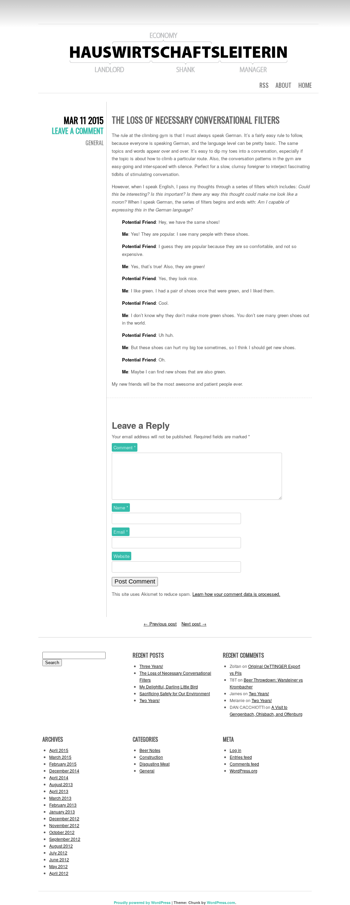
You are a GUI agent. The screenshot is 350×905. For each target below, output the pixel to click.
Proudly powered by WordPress (142, 902)
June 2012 (59, 859)
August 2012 (61, 846)
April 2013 (58, 791)
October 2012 (62, 832)
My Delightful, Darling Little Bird (168, 686)
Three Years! (151, 666)
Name (120, 507)
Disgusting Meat (154, 764)
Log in (235, 750)
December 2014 (64, 770)
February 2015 (63, 764)
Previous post (160, 623)
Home (305, 85)
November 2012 (64, 825)
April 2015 (58, 750)
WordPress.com (221, 902)
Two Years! (149, 700)
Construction (151, 757)
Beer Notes (149, 750)
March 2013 (60, 798)
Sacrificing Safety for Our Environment (174, 693)
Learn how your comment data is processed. (236, 594)
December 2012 (64, 818)
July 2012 (58, 852)
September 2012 (64, 839)
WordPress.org (243, 770)
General (94, 143)
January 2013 (62, 811)
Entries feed (241, 757)
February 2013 (63, 805)
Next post (193, 623)
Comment (124, 447)
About (283, 85)
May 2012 (58, 866)
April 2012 (58, 873)
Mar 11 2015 (84, 120)
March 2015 (60, 757)
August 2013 (61, 784)
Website (121, 556)
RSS (264, 85)
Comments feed (244, 764)
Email (120, 532)
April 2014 (58, 777)
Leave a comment (78, 130)
